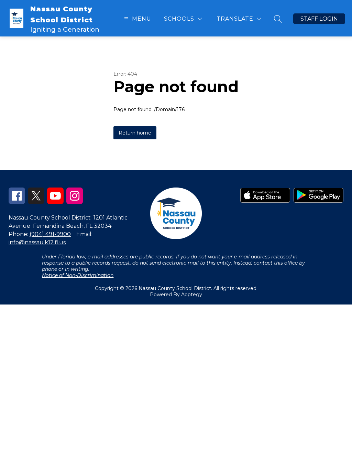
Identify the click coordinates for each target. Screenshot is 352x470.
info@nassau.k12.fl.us (37, 242)
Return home (135, 133)
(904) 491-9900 (50, 234)
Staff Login (319, 18)
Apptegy (191, 294)
